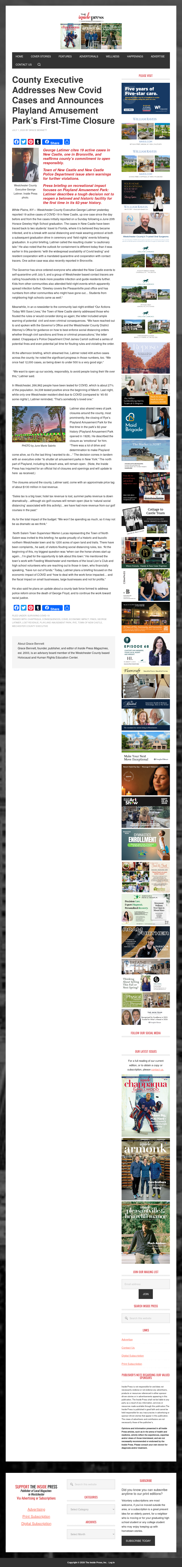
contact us (157, 1069)
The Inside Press (91, 30)
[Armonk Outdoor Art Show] (146, 827)
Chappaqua (34, 619)
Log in (112, 1562)
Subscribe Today (138, 1540)
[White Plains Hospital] (146, 113)
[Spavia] (146, 794)
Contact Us (128, 1347)
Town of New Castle (90, 622)
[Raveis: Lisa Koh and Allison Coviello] (146, 534)
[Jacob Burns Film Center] (146, 632)
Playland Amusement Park (55, 622)
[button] (39, 64)
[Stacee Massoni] (146, 470)
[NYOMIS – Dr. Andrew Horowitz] (146, 243)
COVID (64, 619)
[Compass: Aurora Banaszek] (146, 600)
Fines (93, 619)
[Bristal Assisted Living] (146, 729)
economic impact (79, 619)
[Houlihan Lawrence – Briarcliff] (146, 340)
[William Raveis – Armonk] (146, 145)
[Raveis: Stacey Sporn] (146, 210)
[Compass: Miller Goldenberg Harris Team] (146, 405)
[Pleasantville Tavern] (146, 567)
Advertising (36, 1509)
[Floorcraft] (146, 697)
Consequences (51, 619)
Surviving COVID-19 (39, 615)
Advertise (127, 1339)
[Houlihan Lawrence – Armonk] (146, 307)
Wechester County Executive (30, 625)
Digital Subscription (133, 1355)
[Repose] (146, 372)
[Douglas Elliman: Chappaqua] (146, 762)
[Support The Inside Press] (36, 1505)
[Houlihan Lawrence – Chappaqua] (146, 275)
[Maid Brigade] (146, 437)
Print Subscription (132, 1364)
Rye (75, 622)
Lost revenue (30, 622)
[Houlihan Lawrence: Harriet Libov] (146, 664)
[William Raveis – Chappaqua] (146, 178)
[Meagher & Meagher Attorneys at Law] (146, 502)
